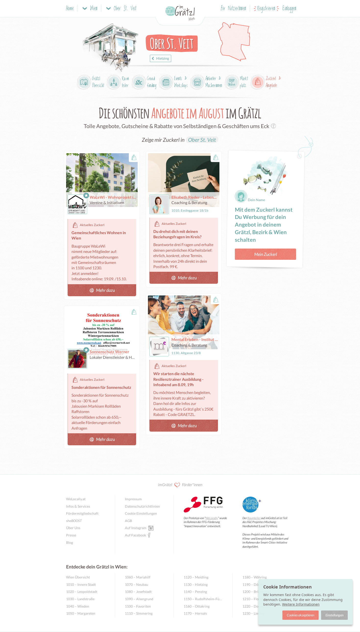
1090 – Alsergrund (139, 599)
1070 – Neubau (136, 584)
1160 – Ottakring (197, 606)
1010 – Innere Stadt (81, 584)
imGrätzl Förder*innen (180, 484)
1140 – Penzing (195, 591)
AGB (128, 521)
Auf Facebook (135, 535)
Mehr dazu (105, 290)
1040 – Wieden (77, 606)
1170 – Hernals (195, 613)
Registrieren (266, 8)
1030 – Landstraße (80, 599)
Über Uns (73, 528)
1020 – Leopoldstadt (81, 591)
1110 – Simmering (139, 613)
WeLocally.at (75, 499)
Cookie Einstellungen (141, 513)
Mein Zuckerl (265, 254)
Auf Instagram (135, 528)
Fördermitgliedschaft (82, 513)
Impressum (133, 499)
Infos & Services (78, 506)
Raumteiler (254, 518)
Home (70, 8)
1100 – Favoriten (138, 606)
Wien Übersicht (78, 577)
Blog (69, 542)
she (74, 521)
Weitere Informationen (301, 604)
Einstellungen (334, 615)
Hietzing (162, 58)
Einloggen (289, 8)
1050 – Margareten (80, 613)
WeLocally (211, 518)
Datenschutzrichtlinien (142, 506)
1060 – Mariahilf (137, 577)
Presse (71, 535)
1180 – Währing (254, 577)
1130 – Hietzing (196, 584)
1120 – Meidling (196, 577)
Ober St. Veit (202, 139)
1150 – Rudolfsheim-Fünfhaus (203, 599)
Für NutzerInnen (233, 8)
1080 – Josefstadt (138, 591)
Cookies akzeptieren (300, 615)
